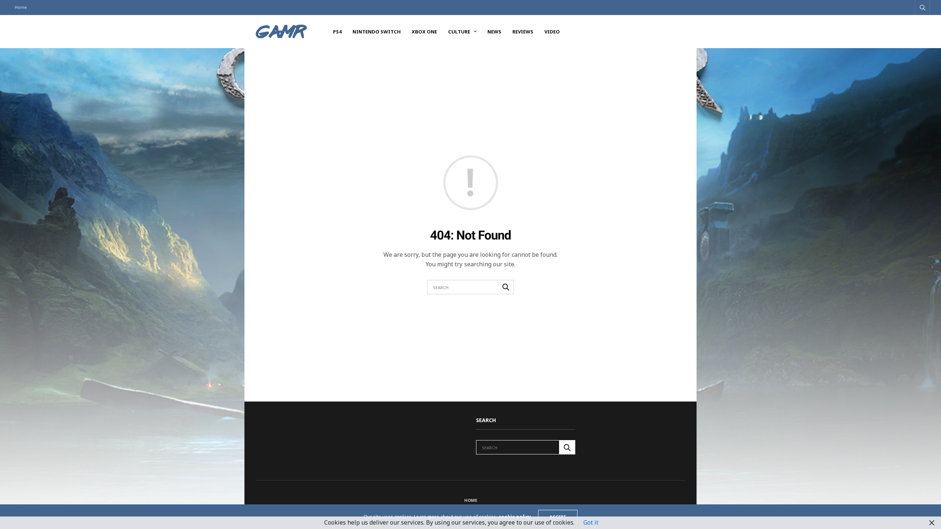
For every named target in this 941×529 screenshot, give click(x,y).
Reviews (522, 31)
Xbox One (424, 31)
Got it (590, 522)
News (494, 31)
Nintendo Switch (377, 31)
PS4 (337, 31)
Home (21, 7)
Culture (459, 31)
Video (552, 31)
